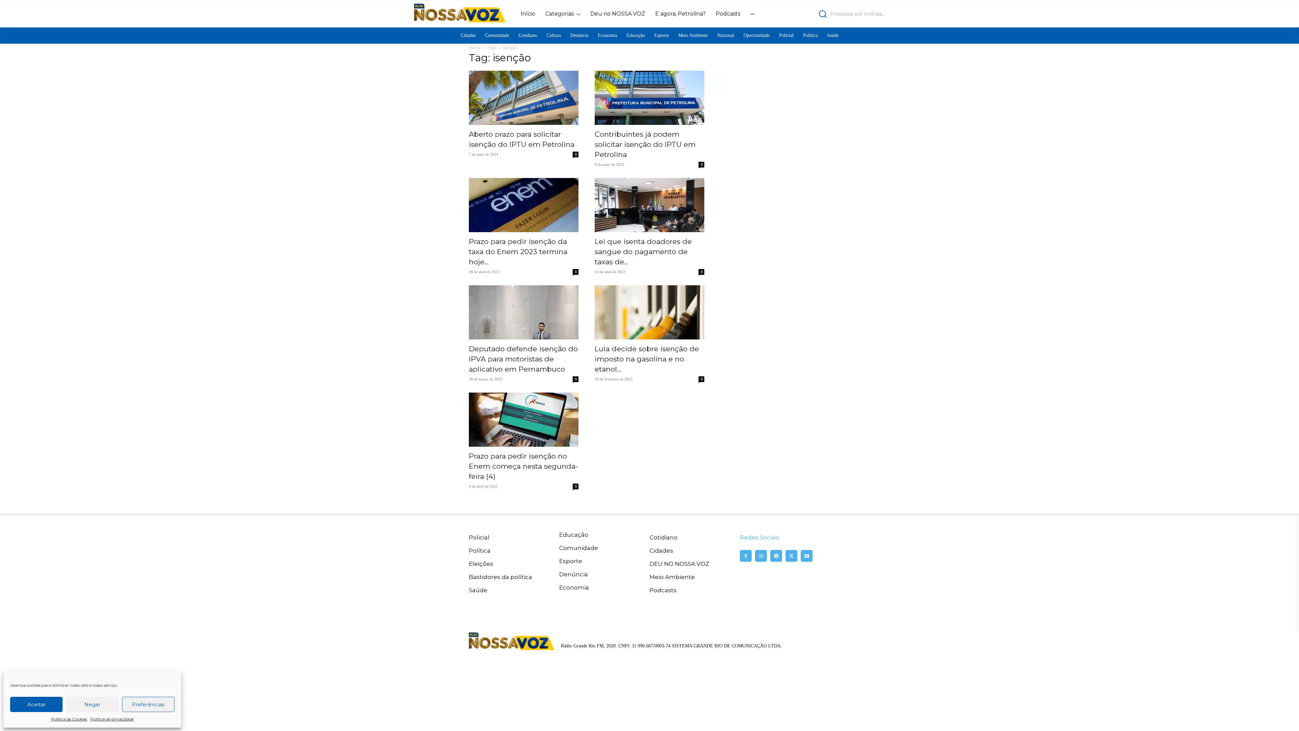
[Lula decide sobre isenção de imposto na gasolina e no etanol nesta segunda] (649, 312)
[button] (827, 14)
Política (480, 550)
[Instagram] (761, 556)
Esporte (570, 561)
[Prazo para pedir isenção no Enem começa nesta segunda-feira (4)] (523, 420)
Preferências (148, 704)
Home (475, 47)
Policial (479, 537)
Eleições (481, 563)
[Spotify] (776, 556)
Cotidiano (664, 537)
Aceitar (36, 704)
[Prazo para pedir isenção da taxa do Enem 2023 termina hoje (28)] (523, 205)
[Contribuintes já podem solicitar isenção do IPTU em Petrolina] (649, 98)
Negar (92, 704)
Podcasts (663, 590)
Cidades (661, 550)
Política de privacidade (112, 719)
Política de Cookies (69, 719)
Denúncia (573, 574)
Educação (573, 534)
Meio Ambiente (672, 577)
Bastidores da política (500, 577)
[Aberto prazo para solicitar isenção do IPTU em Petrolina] (523, 98)
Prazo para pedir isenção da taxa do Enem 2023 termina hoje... (518, 251)
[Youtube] (807, 556)
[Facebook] (746, 556)
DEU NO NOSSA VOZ (679, 563)
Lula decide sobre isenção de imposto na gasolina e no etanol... (647, 359)
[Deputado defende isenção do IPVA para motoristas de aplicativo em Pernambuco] (523, 312)
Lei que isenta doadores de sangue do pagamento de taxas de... (643, 251)
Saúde (478, 590)
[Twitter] (791, 556)
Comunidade (578, 548)
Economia (574, 587)
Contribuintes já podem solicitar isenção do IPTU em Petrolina (645, 144)
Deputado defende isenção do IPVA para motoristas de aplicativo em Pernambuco (523, 359)
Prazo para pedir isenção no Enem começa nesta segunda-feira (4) (523, 466)
